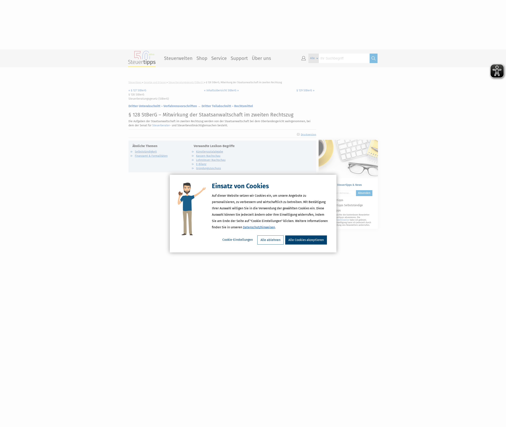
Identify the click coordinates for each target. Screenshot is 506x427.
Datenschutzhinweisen (259, 227)
